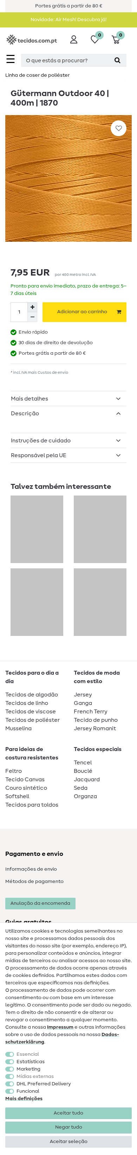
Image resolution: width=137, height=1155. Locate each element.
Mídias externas (35, 1076)
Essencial (28, 1054)
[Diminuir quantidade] (32, 317)
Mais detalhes (29, 399)
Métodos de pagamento (34, 881)
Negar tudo (68, 1127)
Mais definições (24, 1098)
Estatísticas (31, 1061)
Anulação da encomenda (40, 903)
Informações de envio (31, 869)
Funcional (28, 1091)
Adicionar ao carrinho (82, 311)
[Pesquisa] (117, 60)
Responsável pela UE (38, 455)
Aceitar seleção (68, 1141)
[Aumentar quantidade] (32, 307)
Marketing (28, 1069)
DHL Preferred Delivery (44, 1083)
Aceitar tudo (68, 1113)
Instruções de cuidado (41, 440)
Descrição (25, 413)
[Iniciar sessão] (73, 39)
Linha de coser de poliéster (37, 75)
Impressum (60, 1027)
